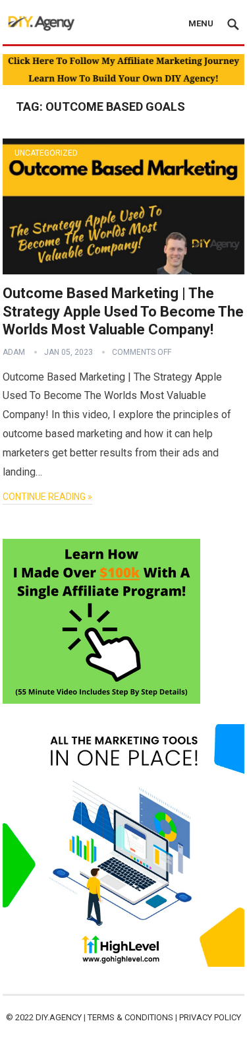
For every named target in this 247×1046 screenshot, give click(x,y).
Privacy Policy (210, 1017)
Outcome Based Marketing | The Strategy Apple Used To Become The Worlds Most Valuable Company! (123, 311)
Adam (14, 352)
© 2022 (21, 1017)
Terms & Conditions (130, 1017)
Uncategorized (46, 153)
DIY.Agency (59, 1017)
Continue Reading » (47, 496)
